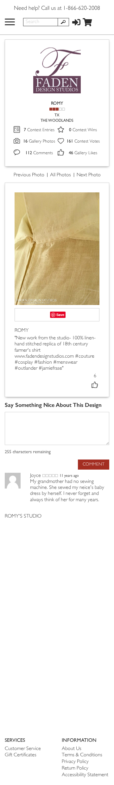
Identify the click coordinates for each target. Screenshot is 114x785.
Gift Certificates (20, 755)
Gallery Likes (83, 153)
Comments (39, 153)
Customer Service (23, 749)
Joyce (35, 475)
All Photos (60, 175)
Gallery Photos (39, 141)
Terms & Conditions (82, 755)
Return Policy (75, 768)
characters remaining (28, 451)
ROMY (57, 103)
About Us (71, 749)
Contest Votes (83, 141)
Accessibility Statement (85, 775)
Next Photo (89, 175)
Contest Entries (39, 130)
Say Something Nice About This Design (53, 405)
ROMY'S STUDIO (23, 516)
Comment (93, 464)
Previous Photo (29, 175)
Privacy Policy (75, 761)
